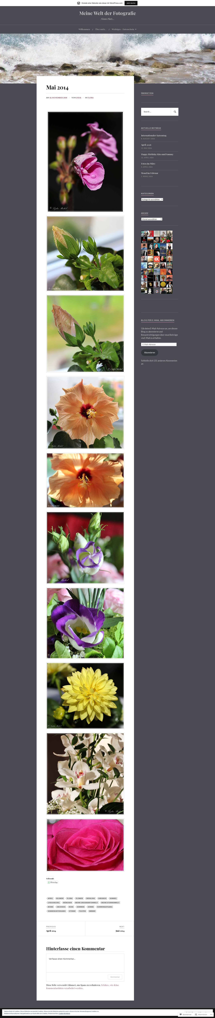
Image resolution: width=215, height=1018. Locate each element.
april (50, 898)
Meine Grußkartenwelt (86, 902)
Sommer (80, 907)
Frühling (90, 898)
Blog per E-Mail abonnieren (157, 320)
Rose (71, 907)
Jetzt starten (131, 3)
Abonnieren (149, 352)
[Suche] (174, 112)
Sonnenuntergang (57, 911)
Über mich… (100, 29)
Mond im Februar (149, 173)
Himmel (113, 898)
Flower (79, 898)
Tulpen (82, 911)
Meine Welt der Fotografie (107, 13)
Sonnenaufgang (104, 907)
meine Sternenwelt (110, 902)
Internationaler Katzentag (153, 135)
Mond (50, 907)
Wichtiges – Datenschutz (123, 29)
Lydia (78, 98)
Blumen (59, 898)
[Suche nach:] (159, 112)
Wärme (92, 911)
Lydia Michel (54, 902)
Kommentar (115, 977)
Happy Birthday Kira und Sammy (157, 154)
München (67, 902)
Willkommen (84, 29)
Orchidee (61, 907)
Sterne (72, 911)
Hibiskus (102, 898)
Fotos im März (148, 163)
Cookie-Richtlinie (64, 1013)
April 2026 (146, 144)
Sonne (91, 907)
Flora (90, 98)
